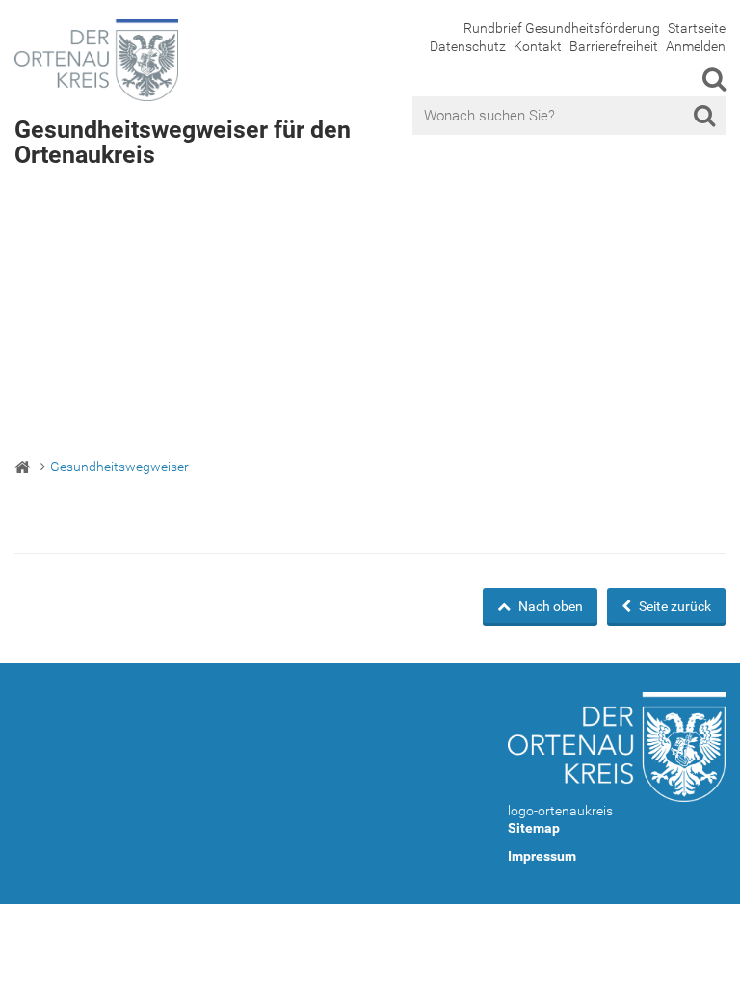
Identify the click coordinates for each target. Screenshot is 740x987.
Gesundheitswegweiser (119, 466)
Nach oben (549, 606)
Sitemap (534, 828)
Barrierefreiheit (613, 46)
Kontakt (538, 46)
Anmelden (696, 46)
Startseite (697, 28)
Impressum (542, 856)
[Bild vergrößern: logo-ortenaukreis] (617, 746)
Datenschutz (468, 46)
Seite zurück (673, 606)
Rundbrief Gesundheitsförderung (561, 28)
